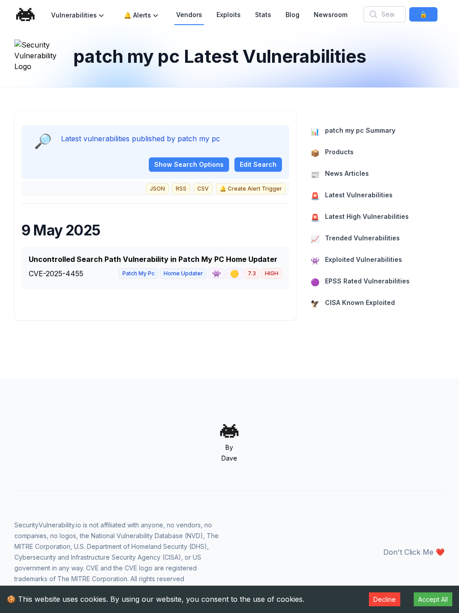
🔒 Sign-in (423, 16)
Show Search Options (189, 164)
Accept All (433, 599)
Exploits (229, 14)
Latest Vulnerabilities (352, 195)
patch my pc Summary (353, 131)
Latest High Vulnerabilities (360, 217)
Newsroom (330, 14)
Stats (263, 14)
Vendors (189, 14)
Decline (384, 599)
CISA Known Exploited (353, 303)
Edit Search (258, 164)
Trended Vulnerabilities (355, 238)
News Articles (340, 174)
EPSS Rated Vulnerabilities (360, 282)
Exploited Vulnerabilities (356, 260)
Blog (292, 14)
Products (332, 152)
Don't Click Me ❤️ (414, 552)
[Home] (25, 14)
